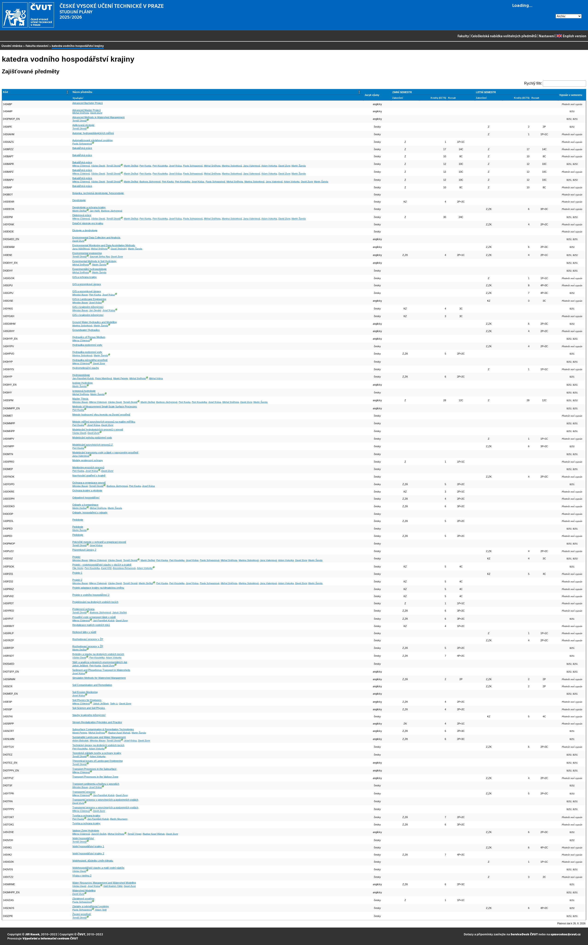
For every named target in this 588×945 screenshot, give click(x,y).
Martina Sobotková (232, 165)
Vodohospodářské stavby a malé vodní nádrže (98, 867)
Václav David (98, 165)
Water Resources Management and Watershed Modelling (104, 882)
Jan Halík (95, 210)
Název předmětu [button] (82, 92)
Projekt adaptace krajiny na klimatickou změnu (98, 587)
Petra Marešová (103, 378)
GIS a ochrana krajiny (84, 277)
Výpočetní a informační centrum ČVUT (50, 938)
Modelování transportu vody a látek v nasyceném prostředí (105, 452)
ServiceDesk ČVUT (524, 934)
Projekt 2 (77, 579)
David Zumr (96, 113)
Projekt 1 (77, 572)
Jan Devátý (95, 310)
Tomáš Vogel (134, 834)
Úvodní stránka (11, 45)
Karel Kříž (106, 568)
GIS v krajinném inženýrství (87, 307)
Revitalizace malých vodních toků (91, 625)
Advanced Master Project (86, 110)
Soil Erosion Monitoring (85, 692)
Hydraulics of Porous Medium (88, 337)
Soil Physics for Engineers (87, 700)
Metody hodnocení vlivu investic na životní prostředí (101, 414)
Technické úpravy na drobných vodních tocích (98, 745)
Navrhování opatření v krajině (88, 475)
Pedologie (77, 519)
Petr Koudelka (160, 165)
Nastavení (547, 36)
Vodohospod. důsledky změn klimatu (92, 860)
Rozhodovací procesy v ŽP (87, 639)
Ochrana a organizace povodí (89, 482)
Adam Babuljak (80, 740)
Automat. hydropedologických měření (93, 133)
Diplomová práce (81, 215)
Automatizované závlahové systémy (92, 140)
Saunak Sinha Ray (100, 256)
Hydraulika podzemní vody (87, 345)
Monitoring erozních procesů (88, 467)
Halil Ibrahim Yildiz (112, 886)
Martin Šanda (298, 165)
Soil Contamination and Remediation (92, 685)
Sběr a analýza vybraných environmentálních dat (99, 662)
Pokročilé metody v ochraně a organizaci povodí (99, 542)
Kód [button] (5, 92)
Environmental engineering (87, 253)
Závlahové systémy (83, 898)
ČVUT (81, 934)
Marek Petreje (120, 378)
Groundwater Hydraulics (86, 330)
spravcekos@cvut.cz (566, 934)
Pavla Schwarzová (82, 143)
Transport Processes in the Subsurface (94, 768)
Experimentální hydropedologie (89, 269)
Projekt (76, 557)
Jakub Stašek (119, 612)
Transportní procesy (83, 791)
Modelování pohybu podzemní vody (92, 437)
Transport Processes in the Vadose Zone (95, 776)
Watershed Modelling (84, 890)
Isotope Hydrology (82, 382)
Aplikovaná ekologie (83, 125)
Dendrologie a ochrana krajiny (89, 207)
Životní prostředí (81, 914)
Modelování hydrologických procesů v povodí (97, 429)
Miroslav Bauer (80, 294)
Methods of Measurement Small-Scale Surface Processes (104, 406)
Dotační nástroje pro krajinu (87, 223)
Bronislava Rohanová (124, 568)
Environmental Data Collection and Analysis (96, 237)
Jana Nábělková (81, 248)
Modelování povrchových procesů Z (92, 444)
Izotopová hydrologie (84, 390)
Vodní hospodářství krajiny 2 (88, 853)
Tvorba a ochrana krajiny (86, 815)
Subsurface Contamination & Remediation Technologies (103, 729)
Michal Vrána (156, 378)
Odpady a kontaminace (85, 504)
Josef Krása (175, 165)
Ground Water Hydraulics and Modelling (94, 322)
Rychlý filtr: (533, 83)
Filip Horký (77, 568)
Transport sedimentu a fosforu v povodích (95, 783)
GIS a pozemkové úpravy (86, 284)
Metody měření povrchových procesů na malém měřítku (103, 421)
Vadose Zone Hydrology (85, 830)
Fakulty (463, 36)
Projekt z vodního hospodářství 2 (90, 594)
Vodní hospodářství (83, 838)
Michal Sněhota (80, 113)
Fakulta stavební (36, 45)
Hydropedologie (81, 375)
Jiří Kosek (32, 934)
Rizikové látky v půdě (84, 632)
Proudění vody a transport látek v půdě (94, 617)
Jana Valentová (251, 165)
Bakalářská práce (82, 148)
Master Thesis (80, 398)
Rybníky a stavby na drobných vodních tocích (98, 654)
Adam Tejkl (101, 909)
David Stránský (119, 248)
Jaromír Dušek (98, 834)
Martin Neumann (118, 819)
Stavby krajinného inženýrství (88, 715)
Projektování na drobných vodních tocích (95, 602)
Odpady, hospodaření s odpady (89, 512)
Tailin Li (114, 703)
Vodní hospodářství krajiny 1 (88, 846)
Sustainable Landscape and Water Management (99, 737)
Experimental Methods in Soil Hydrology (94, 261)
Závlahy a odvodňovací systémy (90, 906)
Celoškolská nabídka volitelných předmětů (504, 36)
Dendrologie (79, 200)
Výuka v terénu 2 (81, 875)
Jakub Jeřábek (80, 665)
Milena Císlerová (81, 165)
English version (574, 36)
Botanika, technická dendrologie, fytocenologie (98, 193)
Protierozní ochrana (83, 609)
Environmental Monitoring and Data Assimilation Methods (103, 245)
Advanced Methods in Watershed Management (98, 117)
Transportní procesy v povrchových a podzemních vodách (105, 799)
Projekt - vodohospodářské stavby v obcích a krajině (101, 564)
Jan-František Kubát (83, 378)
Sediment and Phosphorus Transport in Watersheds (101, 670)
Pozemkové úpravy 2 (84, 549)
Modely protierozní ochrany (87, 460)
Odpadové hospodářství (85, 497)
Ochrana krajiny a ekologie (87, 490)
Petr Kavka (145, 165)
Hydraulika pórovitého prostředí (89, 360)
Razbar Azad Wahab (119, 732)
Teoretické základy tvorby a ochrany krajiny (96, 753)
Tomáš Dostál (79, 120)
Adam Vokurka (269, 165)
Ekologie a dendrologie (84, 230)
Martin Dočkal (131, 165)
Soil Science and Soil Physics (88, 708)
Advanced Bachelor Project (87, 103)
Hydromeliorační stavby (85, 368)
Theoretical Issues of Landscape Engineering (97, 760)
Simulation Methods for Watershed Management (99, 677)
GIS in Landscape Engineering (89, 299)
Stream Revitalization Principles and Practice (97, 722)
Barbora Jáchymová (150, 181)
